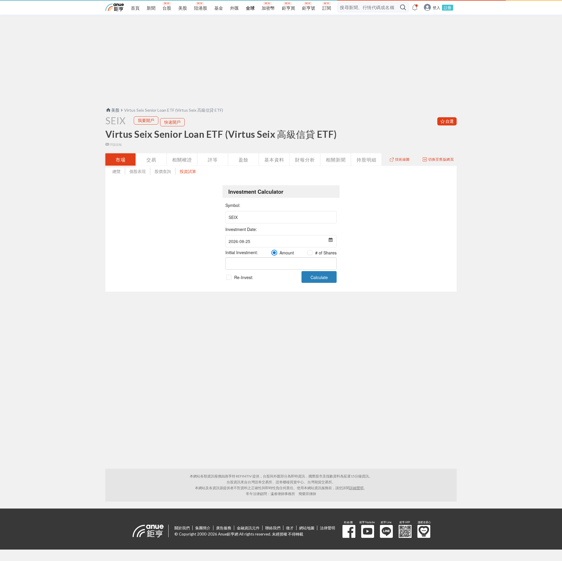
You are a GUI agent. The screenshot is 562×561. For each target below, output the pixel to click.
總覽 (116, 171)
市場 (121, 159)
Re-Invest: (243, 277)
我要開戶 (146, 120)
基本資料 (274, 159)
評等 (213, 159)
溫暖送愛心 (423, 531)
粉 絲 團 (348, 531)
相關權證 (182, 159)
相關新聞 (336, 159)
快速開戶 (172, 122)
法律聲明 (327, 528)
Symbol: (232, 205)
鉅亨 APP (405, 531)
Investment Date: (241, 229)
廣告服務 (223, 528)
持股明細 (366, 159)
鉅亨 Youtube (367, 531)
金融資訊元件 (248, 528)
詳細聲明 (356, 488)
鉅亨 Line (386, 531)
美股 (115, 110)
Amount (287, 253)
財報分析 (305, 159)
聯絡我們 (272, 528)
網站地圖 (306, 528)
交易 (151, 159)
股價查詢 (163, 171)
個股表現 (137, 171)
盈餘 (244, 159)
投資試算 (188, 171)
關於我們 (182, 528)
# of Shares (326, 253)
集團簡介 (202, 528)
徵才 (290, 528)
